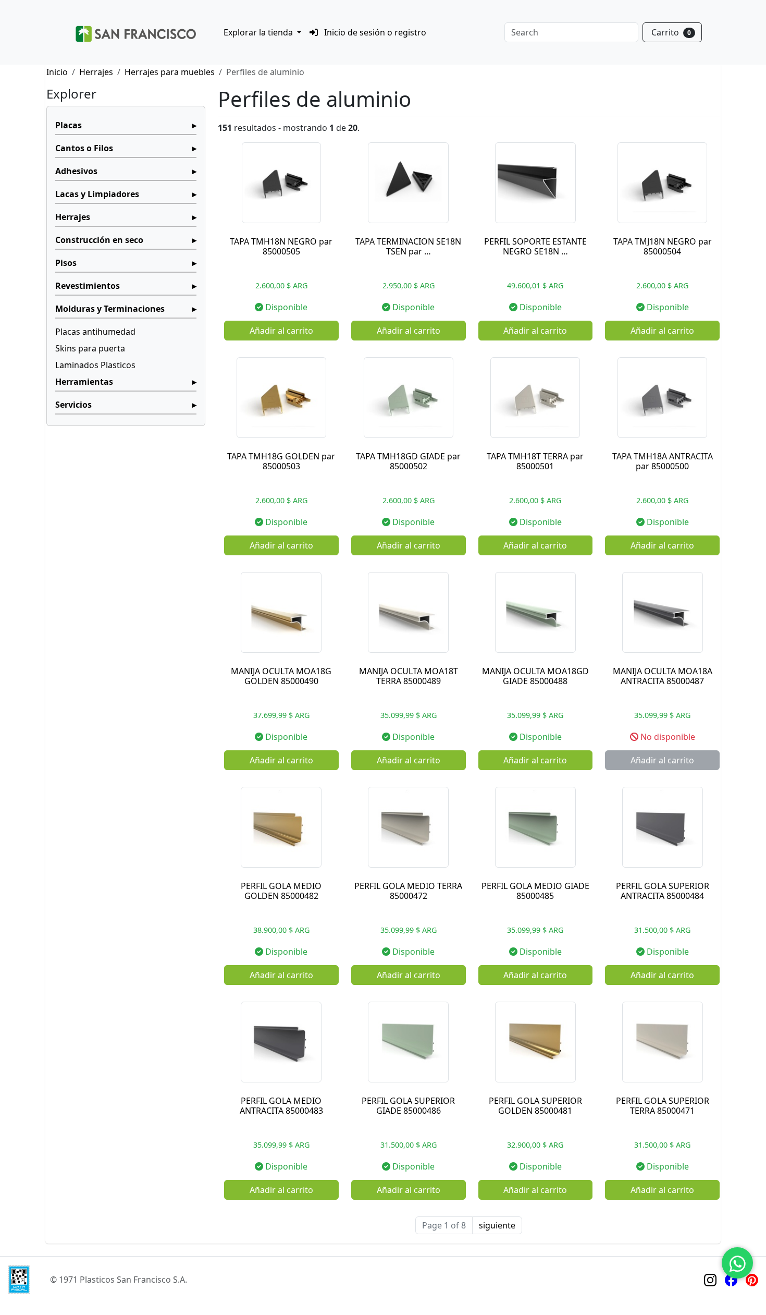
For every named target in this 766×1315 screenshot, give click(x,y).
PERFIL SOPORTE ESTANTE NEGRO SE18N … (535, 246)
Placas (68, 125)
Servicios (73, 404)
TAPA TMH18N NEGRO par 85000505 (281, 246)
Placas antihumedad (95, 331)
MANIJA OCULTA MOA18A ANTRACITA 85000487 (662, 676)
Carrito (671, 32)
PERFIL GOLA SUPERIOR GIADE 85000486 (408, 1105)
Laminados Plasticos (95, 365)
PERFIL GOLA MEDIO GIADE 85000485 (535, 891)
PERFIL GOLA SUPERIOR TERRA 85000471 (662, 1105)
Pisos (66, 263)
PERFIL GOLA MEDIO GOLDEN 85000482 (281, 891)
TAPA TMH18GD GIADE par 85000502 (408, 461)
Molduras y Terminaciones (110, 308)
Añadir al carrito (281, 330)
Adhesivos (76, 171)
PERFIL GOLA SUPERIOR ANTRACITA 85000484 (662, 891)
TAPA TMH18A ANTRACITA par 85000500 (662, 461)
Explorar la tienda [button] (259, 32)
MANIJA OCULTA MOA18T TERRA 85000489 (408, 676)
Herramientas (84, 381)
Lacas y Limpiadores (97, 194)
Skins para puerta (90, 348)
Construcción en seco (99, 240)
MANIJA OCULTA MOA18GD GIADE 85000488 (535, 676)
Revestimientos (87, 285)
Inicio (57, 72)
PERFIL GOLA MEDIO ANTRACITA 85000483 (281, 1105)
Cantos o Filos (84, 148)
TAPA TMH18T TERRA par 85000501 (535, 461)
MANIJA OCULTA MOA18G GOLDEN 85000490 (281, 676)
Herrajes (96, 72)
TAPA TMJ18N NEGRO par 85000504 (662, 246)
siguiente (497, 1225)
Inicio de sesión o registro (374, 32)
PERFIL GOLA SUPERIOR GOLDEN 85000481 (535, 1105)
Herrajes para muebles (170, 72)
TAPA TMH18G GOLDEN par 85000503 (281, 461)
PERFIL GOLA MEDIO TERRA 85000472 (408, 891)
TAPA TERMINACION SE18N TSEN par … (408, 246)
